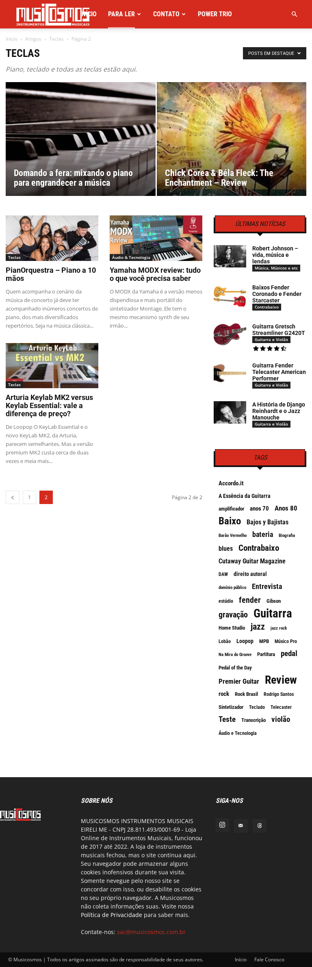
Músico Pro (286, 641)
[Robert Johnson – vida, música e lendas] (230, 256)
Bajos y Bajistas (267, 522)
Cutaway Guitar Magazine (252, 561)
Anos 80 (286, 508)
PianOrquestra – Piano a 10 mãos (51, 274)
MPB (264, 641)
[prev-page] (13, 497)
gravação (233, 615)
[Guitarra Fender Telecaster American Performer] (230, 373)
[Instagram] (222, 825)
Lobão (225, 641)
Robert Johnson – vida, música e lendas (275, 255)
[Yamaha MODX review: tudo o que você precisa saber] (156, 238)
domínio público (232, 587)
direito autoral (250, 574)
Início (88, 14)
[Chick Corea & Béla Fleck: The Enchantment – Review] (232, 157)
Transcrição (253, 720)
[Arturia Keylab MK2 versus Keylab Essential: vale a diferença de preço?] (52, 366)
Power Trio (215, 14)
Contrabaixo (267, 307)
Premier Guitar (239, 681)
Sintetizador (231, 707)
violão (280, 719)
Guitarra (273, 613)
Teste (227, 719)
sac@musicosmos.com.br (151, 932)
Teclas (56, 38)
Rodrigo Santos (279, 694)
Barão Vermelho (233, 535)
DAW (223, 574)
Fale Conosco (269, 959)
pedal (289, 654)
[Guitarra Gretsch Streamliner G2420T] (230, 334)
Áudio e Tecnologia (238, 733)
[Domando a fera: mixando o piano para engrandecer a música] (81, 147)
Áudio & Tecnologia (131, 257)
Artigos (33, 38)
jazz (258, 627)
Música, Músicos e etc (276, 268)
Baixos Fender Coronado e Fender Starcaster (276, 294)
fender (250, 600)
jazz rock (279, 628)
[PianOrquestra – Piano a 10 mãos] (52, 238)
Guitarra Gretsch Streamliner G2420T (278, 329)
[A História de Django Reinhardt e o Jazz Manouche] (230, 412)
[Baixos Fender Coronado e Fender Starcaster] (230, 295)
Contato (166, 14)
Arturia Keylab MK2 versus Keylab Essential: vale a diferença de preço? (49, 405)
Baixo (230, 521)
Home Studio (232, 628)
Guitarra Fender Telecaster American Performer (279, 372)
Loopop (245, 641)
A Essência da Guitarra (245, 496)
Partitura (266, 654)
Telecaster (281, 707)
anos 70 (259, 508)
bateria (262, 534)
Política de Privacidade (111, 915)
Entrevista (267, 586)
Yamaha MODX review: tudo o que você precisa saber (155, 274)
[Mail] (240, 825)
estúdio (226, 601)
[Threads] (259, 825)
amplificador (231, 509)
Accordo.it (231, 483)
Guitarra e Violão (271, 339)
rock (224, 694)
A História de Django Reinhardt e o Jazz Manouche (278, 411)
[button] (294, 14)
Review (281, 680)
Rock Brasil (246, 694)
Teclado (257, 707)
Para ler (121, 14)
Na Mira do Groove (235, 654)
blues (226, 548)
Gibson (273, 601)
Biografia (287, 535)
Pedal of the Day (235, 668)
